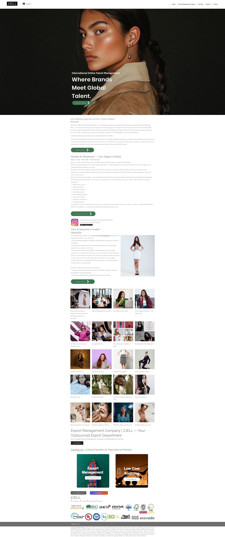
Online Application (104, 235)
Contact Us (77, 449)
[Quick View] (80, 298)
